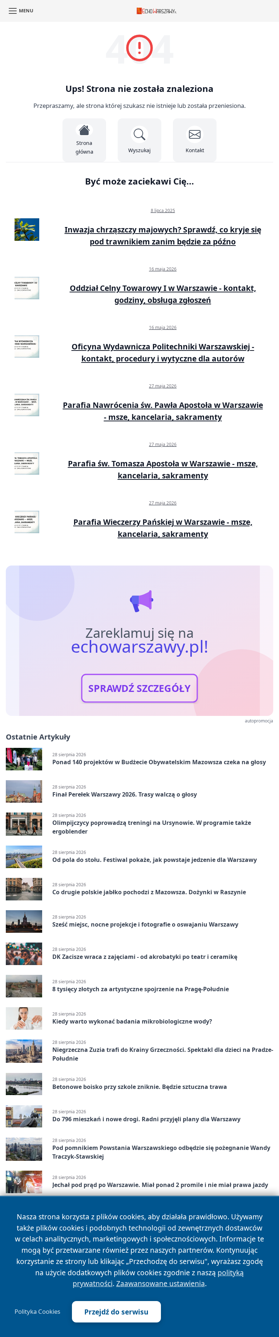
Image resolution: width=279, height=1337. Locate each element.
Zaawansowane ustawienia (160, 1283)
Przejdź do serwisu (116, 1312)
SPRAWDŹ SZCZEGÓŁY (139, 688)
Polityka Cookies (37, 1311)
